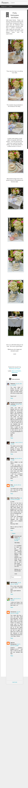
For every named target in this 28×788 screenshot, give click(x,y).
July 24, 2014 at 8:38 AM (16, 498)
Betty (11, 485)
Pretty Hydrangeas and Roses (14, 15)
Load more (14, 682)
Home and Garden (16, 371)
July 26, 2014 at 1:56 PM (15, 583)
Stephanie (12, 383)
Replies (13, 533)
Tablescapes (15, 372)
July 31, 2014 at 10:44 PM (15, 644)
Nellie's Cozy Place (15, 498)
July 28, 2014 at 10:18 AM (15, 612)
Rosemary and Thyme (14, 368)
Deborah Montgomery (13, 643)
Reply (11, 398)
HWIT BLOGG (13, 582)
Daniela (12, 458)
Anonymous (13, 611)
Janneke (12, 442)
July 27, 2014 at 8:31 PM (17, 539)
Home (10, 6)
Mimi (11, 598)
